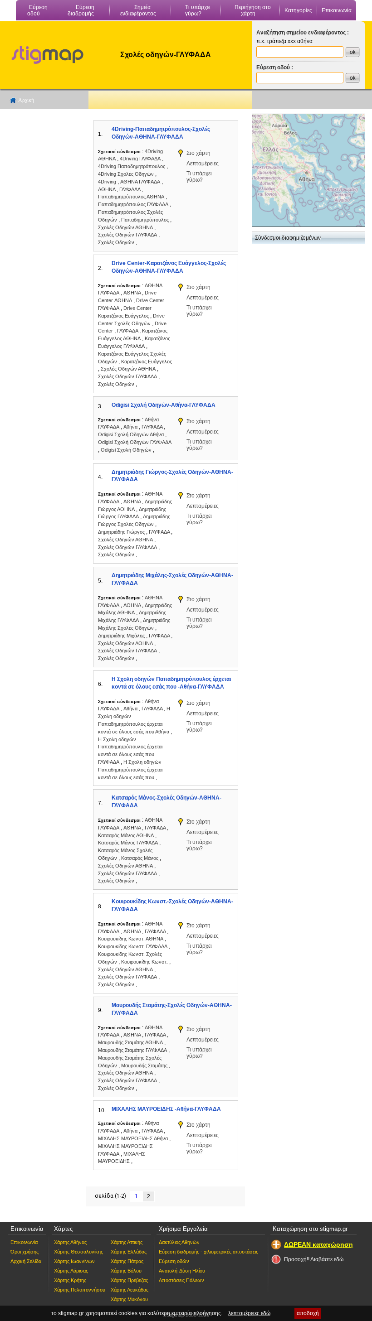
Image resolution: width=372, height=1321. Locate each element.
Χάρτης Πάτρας (127, 1261)
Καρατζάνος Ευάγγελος (146, 361)
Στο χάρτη (198, 153)
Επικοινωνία (337, 10)
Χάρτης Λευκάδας (129, 1289)
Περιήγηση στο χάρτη (253, 10)
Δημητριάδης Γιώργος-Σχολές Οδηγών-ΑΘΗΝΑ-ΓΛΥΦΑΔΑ (172, 476)
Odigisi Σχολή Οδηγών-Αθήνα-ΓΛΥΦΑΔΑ (163, 405)
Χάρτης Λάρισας (71, 1270)
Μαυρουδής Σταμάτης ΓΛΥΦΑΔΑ (132, 1050)
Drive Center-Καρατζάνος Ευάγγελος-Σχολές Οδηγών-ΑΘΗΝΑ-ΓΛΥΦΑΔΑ (169, 267)
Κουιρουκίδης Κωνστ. (145, 961)
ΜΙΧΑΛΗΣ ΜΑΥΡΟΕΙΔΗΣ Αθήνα (133, 1138)
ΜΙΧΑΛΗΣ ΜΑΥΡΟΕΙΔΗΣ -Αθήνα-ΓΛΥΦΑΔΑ (166, 1109)
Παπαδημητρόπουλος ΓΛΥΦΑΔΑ (133, 204)
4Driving (107, 181)
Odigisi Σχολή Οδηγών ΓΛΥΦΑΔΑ (134, 442)
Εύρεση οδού (37, 10)
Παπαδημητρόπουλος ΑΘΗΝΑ (131, 196)
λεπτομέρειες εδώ (249, 1313)
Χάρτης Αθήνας (70, 1242)
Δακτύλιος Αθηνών (179, 1242)
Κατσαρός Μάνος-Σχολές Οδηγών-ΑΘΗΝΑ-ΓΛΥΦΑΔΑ (166, 802)
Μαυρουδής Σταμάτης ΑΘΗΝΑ (130, 1042)
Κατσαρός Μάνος (140, 858)
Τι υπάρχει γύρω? (197, 10)
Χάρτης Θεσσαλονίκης (78, 1251)
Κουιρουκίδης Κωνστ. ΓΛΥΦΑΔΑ (132, 946)
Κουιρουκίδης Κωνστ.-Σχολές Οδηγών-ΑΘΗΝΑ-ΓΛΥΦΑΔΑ (172, 905)
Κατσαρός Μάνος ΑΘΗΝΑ (126, 835)
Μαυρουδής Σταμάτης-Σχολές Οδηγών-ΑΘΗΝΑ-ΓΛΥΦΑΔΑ (172, 1009)
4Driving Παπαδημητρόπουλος (131, 166)
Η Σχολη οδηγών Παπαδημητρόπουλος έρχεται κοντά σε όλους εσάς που (130, 769)
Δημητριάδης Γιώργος (122, 532)
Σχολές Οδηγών (117, 242)
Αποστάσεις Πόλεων (181, 1280)
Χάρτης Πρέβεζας (129, 1280)
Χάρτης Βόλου (126, 1270)
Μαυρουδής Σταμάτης (145, 1065)
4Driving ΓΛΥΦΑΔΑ (140, 158)
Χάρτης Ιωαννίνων (74, 1261)
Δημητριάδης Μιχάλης (122, 635)
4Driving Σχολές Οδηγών (126, 174)
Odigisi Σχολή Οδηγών (127, 450)
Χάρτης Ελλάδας (129, 1251)
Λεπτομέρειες (202, 163)
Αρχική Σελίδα (25, 1261)
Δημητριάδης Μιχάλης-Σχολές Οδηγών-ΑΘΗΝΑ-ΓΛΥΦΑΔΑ (172, 579)
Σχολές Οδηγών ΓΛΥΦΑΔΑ (127, 234)
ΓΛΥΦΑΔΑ (130, 189)
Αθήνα (131, 426)
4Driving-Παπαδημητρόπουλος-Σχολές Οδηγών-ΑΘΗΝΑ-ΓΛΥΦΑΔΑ (161, 133)
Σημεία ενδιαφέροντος (138, 10)
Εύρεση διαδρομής (81, 10)
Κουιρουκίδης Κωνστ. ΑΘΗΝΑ (130, 938)
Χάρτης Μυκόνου (129, 1299)
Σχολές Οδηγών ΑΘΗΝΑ (125, 227)
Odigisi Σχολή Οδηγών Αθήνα (131, 434)
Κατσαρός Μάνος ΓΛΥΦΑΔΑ (128, 842)
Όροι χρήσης (24, 1251)
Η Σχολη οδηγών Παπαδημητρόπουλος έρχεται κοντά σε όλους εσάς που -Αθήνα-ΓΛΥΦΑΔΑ (171, 683)
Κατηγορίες (298, 10)
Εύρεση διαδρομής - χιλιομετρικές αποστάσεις (208, 1251)
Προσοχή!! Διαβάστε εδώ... (316, 1259)
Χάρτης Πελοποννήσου (79, 1289)
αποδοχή (308, 1313)
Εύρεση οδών (174, 1261)
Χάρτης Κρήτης (70, 1280)
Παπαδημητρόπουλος (145, 219)
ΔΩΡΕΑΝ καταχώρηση (318, 1244)
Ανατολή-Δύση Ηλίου (182, 1270)
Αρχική (26, 100)
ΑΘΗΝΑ (107, 189)
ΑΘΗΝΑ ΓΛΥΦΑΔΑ (140, 181)
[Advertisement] (43, 250)
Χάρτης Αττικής (126, 1242)
